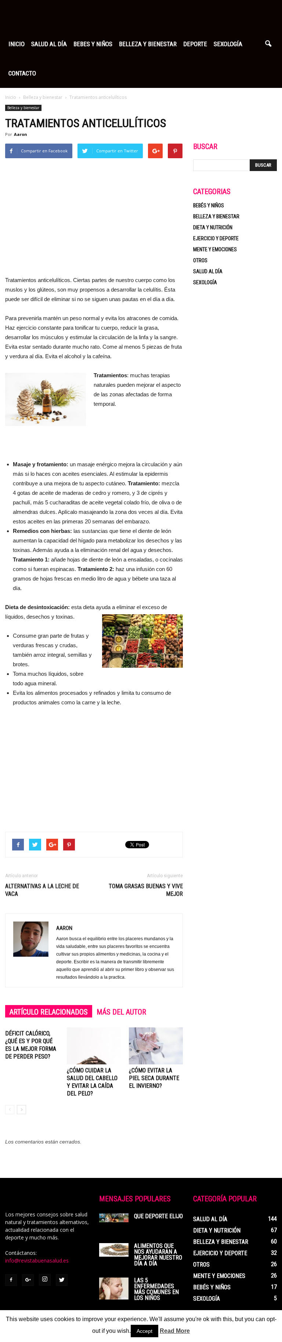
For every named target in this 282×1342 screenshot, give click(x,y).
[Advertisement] (94, 220)
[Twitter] (62, 1280)
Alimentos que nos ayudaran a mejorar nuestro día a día (158, 1254)
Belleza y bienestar (23, 107)
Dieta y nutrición (212, 227)
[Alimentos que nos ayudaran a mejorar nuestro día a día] (114, 1250)
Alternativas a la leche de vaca (42, 890)
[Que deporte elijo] (114, 1217)
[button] (268, 44)
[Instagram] (45, 1280)
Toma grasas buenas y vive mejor (146, 890)
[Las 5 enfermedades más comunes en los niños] (114, 1289)
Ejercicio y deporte (216, 238)
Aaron (20, 134)
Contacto (22, 73)
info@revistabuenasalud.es (37, 1260)
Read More (175, 1331)
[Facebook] (11, 1280)
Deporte (195, 44)
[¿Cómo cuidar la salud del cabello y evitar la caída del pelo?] (94, 1045)
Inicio (16, 44)
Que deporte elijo (158, 1216)
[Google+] (28, 1280)
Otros (200, 260)
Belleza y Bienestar (148, 44)
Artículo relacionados (49, 1012)
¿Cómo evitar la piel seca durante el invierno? (154, 1078)
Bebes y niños (92, 44)
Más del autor (121, 1012)
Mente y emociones (215, 249)
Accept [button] (144, 1331)
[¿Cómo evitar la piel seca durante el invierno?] (156, 1045)
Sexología (228, 44)
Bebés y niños (208, 205)
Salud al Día (49, 44)
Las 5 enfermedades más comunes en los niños (156, 1289)
